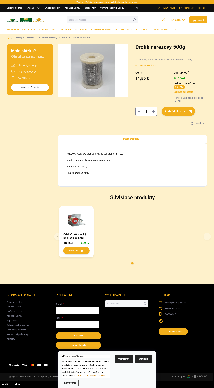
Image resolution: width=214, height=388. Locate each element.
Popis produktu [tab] (131, 139)
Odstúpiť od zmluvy (11, 384)
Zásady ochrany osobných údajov (91, 376)
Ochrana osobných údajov (112, 8)
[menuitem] (21, 29)
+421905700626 (27, 71)
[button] (132, 263)
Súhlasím (144, 358)
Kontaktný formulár (30, 87)
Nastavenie (70, 382)
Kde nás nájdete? (72, 8)
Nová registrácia (78, 345)
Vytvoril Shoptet (177, 376)
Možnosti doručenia (183, 92)
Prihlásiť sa (78, 336)
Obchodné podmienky (16, 330)
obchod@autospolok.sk (31, 65)
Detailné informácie (144, 66)
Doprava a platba (14, 8)
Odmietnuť (123, 358)
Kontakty (11, 339)
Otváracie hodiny (52, 8)
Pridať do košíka (175, 111)
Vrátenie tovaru (34, 8)
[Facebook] (161, 321)
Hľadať (134, 20)
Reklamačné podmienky (17, 334)
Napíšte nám (90, 8)
